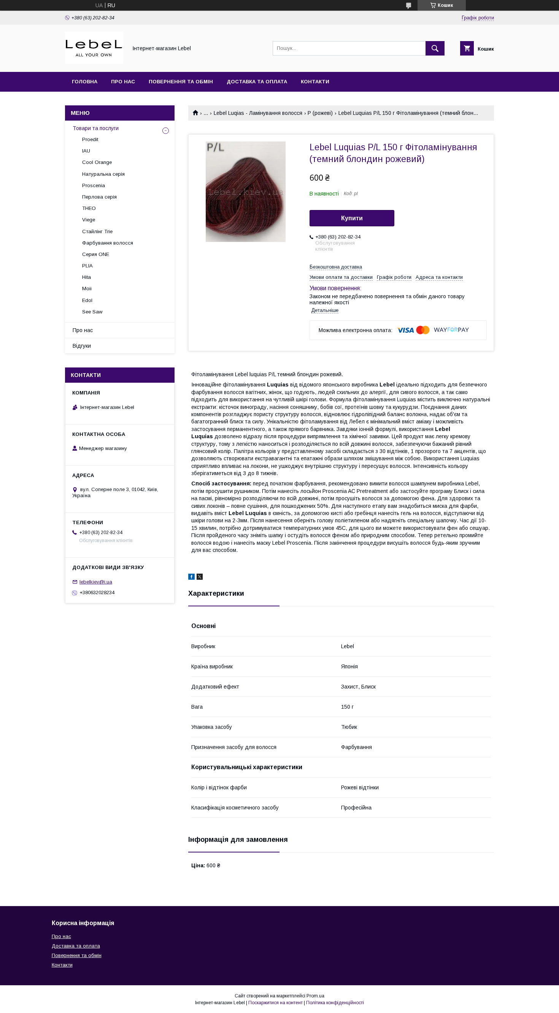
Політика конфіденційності (335, 1002)
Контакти (315, 81)
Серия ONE (95, 254)
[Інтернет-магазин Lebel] (94, 62)
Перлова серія (99, 197)
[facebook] (191, 578)
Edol (87, 300)
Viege (88, 220)
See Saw (92, 312)
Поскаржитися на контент (275, 1002)
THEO (89, 208)
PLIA (87, 266)
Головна (84, 81)
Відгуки (82, 346)
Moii (87, 288)
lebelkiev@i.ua (95, 582)
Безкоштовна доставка (336, 267)
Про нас (123, 81)
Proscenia (93, 185)
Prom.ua (315, 996)
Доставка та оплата (257, 81)
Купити (352, 218)
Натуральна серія (103, 174)
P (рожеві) (320, 113)
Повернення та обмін (181, 81)
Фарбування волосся (107, 243)
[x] (200, 578)
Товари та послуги (96, 128)
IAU (86, 151)
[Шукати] (435, 48)
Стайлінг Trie (97, 231)
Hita (86, 277)
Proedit (90, 139)
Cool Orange (97, 162)
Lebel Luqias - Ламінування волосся (258, 113)
